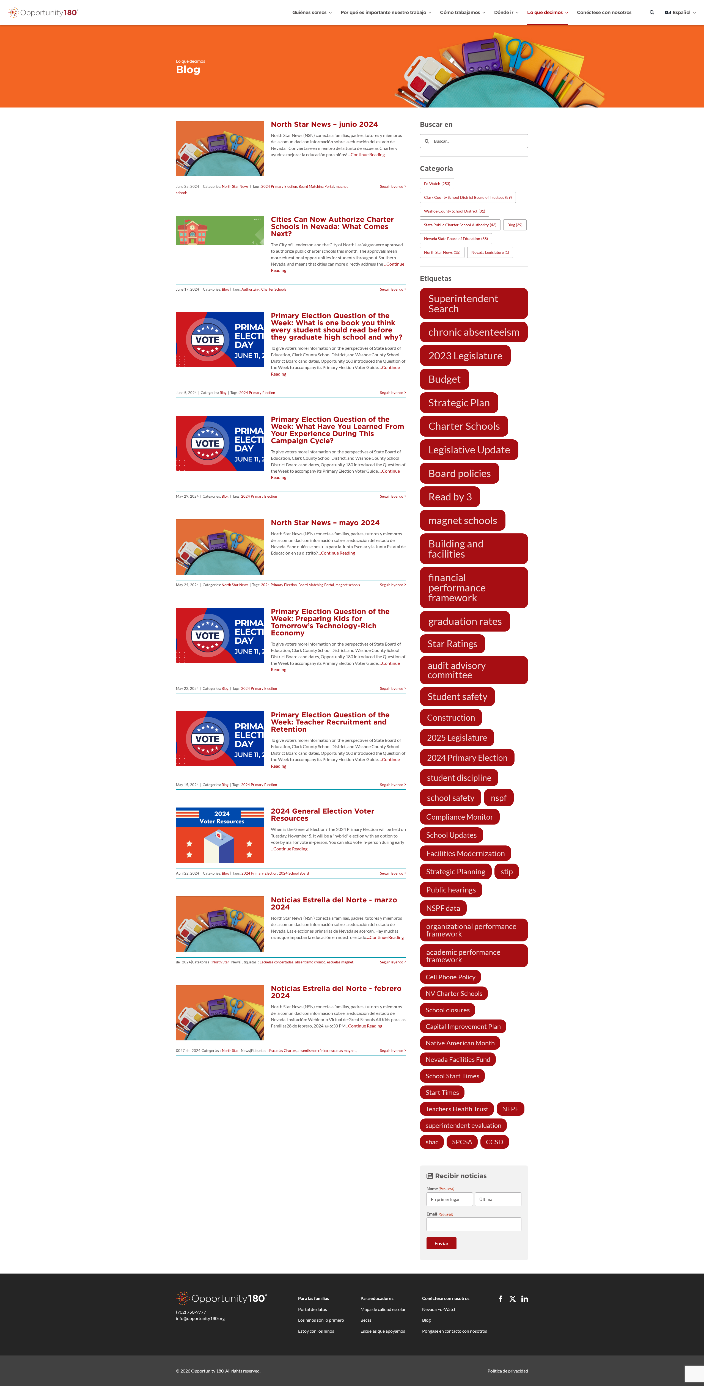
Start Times (442, 1092)
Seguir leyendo (391, 186)
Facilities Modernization (465, 853)
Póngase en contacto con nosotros (454, 1330)
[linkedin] (524, 1299)
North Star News (235, 186)
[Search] (652, 12)
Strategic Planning (455, 871)
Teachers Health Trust (457, 1109)
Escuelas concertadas (276, 962)
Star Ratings (452, 643)
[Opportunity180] (43, 8)
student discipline (459, 777)
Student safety (457, 696)
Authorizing (250, 289)
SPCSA (462, 1142)
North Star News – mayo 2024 (325, 522)
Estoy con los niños (316, 1330)
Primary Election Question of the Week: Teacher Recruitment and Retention (330, 721)
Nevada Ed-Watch (439, 1309)
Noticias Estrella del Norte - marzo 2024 (334, 903)
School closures (448, 1010)
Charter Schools (273, 289)
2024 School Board (294, 873)
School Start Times (452, 1076)
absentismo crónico (310, 962)
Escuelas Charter (282, 1050)
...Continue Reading (366, 154)
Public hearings (451, 889)
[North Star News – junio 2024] (220, 148)
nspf (499, 798)
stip (507, 871)
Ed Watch (437, 183)
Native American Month (460, 1043)
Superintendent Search (463, 303)
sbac (432, 1142)
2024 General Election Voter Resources (322, 814)
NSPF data (443, 908)
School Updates (451, 834)
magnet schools (348, 585)
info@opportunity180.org (200, 1318)
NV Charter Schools (454, 993)
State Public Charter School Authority (460, 224)
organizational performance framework (471, 930)
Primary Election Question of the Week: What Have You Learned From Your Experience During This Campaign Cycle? (337, 430)
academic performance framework (463, 955)
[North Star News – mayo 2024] (220, 547)
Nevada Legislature (490, 252)
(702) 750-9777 (191, 1312)
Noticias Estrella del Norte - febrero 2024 (336, 992)
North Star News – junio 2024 (324, 124)
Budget (444, 379)
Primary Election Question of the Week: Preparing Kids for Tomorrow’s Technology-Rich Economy (330, 622)
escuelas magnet (340, 962)
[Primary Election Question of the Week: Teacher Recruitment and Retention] (220, 738)
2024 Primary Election (279, 186)
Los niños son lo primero (321, 1319)
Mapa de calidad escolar (383, 1309)
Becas (366, 1319)
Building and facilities (456, 549)
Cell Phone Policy (450, 977)
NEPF (510, 1109)
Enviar (442, 1243)
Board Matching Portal (316, 186)
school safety (450, 798)
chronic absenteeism (473, 332)
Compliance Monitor (459, 816)
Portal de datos (312, 1309)
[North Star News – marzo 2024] (220, 924)
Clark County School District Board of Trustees (468, 197)
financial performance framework (457, 587)
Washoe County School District (454, 211)
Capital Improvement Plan (463, 1026)
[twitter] (512, 1299)
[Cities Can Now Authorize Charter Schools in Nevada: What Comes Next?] (220, 230)
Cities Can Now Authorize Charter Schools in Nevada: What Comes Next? (332, 226)
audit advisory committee (457, 670)
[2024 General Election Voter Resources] (220, 835)
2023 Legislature (465, 355)
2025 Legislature (457, 737)
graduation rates (465, 621)
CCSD (494, 1142)
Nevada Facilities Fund (458, 1059)
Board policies (459, 473)
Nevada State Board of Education (456, 238)
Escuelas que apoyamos (383, 1330)
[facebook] (500, 1299)
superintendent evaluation (463, 1125)
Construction (451, 717)
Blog (225, 289)
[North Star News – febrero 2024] (220, 1012)
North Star (220, 962)
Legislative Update (469, 449)
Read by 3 (450, 497)
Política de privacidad (508, 1370)
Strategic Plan (459, 402)
